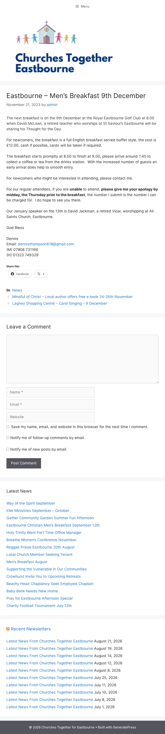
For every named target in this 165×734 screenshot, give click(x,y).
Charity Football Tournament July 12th (39, 605)
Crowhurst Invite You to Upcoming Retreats (43, 576)
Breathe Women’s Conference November (41, 540)
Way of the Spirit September (30, 503)
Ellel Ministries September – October (37, 510)
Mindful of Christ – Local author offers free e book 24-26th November (72, 297)
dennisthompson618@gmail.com (46, 244)
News (17, 290)
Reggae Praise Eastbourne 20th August (40, 547)
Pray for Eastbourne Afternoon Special (39, 598)
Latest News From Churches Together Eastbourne (49, 641)
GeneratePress (124, 727)
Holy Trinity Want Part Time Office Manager (43, 532)
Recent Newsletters (31, 628)
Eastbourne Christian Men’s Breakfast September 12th (53, 525)
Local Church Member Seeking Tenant (39, 554)
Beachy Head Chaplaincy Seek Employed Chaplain (49, 584)
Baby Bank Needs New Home (32, 591)
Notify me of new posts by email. (38, 449)
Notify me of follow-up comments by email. (47, 438)
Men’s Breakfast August (26, 562)
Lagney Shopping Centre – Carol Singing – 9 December (59, 303)
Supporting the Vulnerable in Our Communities (46, 569)
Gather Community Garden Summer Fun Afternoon (50, 518)
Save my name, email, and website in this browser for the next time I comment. (79, 427)
